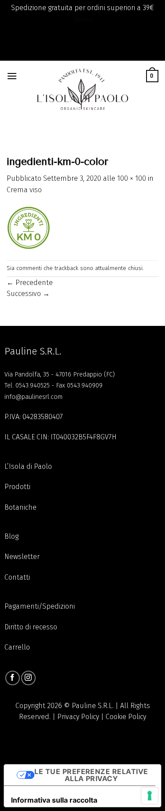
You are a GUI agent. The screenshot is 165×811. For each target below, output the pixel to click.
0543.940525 (32, 385)
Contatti (17, 577)
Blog (11, 536)
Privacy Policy (78, 716)
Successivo (28, 293)
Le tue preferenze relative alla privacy (91, 775)
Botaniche (20, 507)
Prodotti (17, 486)
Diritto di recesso (30, 627)
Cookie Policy (126, 716)
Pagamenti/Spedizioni (39, 606)
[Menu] (12, 76)
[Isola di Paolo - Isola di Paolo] (82, 85)
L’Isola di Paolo (28, 466)
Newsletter (22, 556)
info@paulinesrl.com (33, 397)
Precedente (30, 282)
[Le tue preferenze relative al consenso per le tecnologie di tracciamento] (149, 795)
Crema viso (24, 190)
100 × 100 (131, 178)
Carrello (17, 647)
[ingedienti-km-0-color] (29, 227)
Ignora (83, 19)
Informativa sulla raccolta (54, 800)
